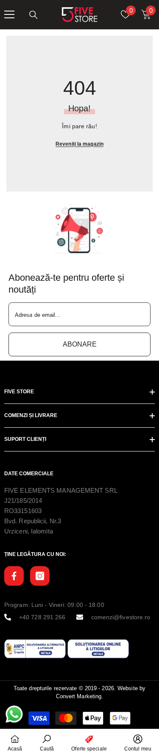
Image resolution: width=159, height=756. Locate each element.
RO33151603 (23, 510)
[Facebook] (14, 576)
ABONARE (80, 344)
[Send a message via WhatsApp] (14, 714)
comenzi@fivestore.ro (121, 617)
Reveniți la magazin (79, 144)
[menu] (9, 14)
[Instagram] (40, 576)
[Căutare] (33, 15)
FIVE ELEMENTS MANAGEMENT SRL (60, 490)
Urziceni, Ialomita (28, 531)
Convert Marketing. (79, 696)
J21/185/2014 (23, 500)
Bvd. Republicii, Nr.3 (32, 521)
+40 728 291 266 (42, 617)
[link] (79, 228)
